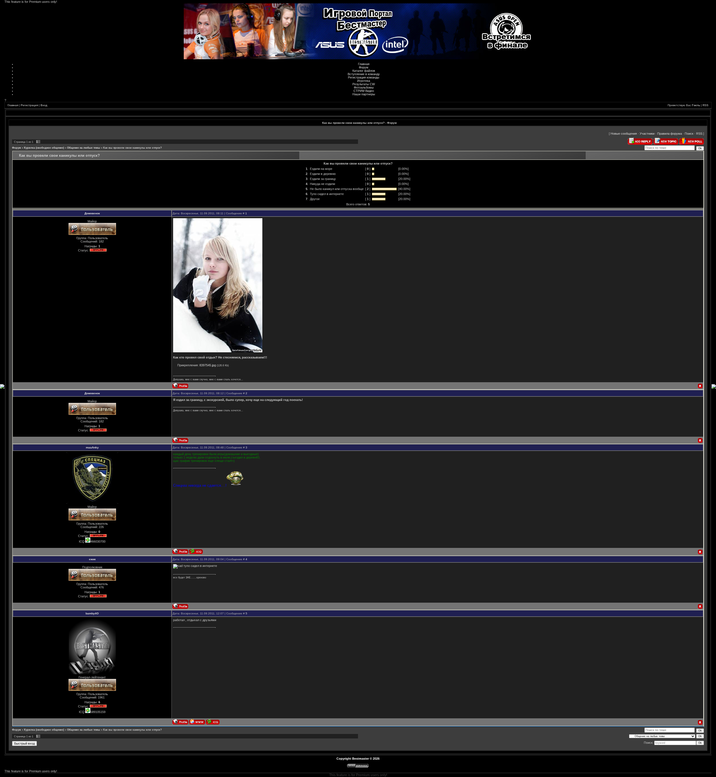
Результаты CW (363, 84)
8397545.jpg (207, 365)
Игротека (363, 80)
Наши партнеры (363, 94)
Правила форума (669, 133)
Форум (363, 67)
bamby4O (92, 613)
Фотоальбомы (364, 87)
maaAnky (92, 447)
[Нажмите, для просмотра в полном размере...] (217, 351)
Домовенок (92, 213)
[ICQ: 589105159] (213, 721)
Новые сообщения (624, 133)
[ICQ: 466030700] (196, 551)
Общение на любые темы (83, 147)
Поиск (689, 133)
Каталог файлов (363, 70)
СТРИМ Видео (364, 90)
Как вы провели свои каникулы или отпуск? (132, 147)
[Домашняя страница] (197, 721)
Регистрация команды (363, 77)
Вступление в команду (364, 74)
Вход (44, 105)
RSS (705, 105)
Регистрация (29, 105)
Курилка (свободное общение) (44, 147)
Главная (363, 64)
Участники (647, 133)
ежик (92, 559)
